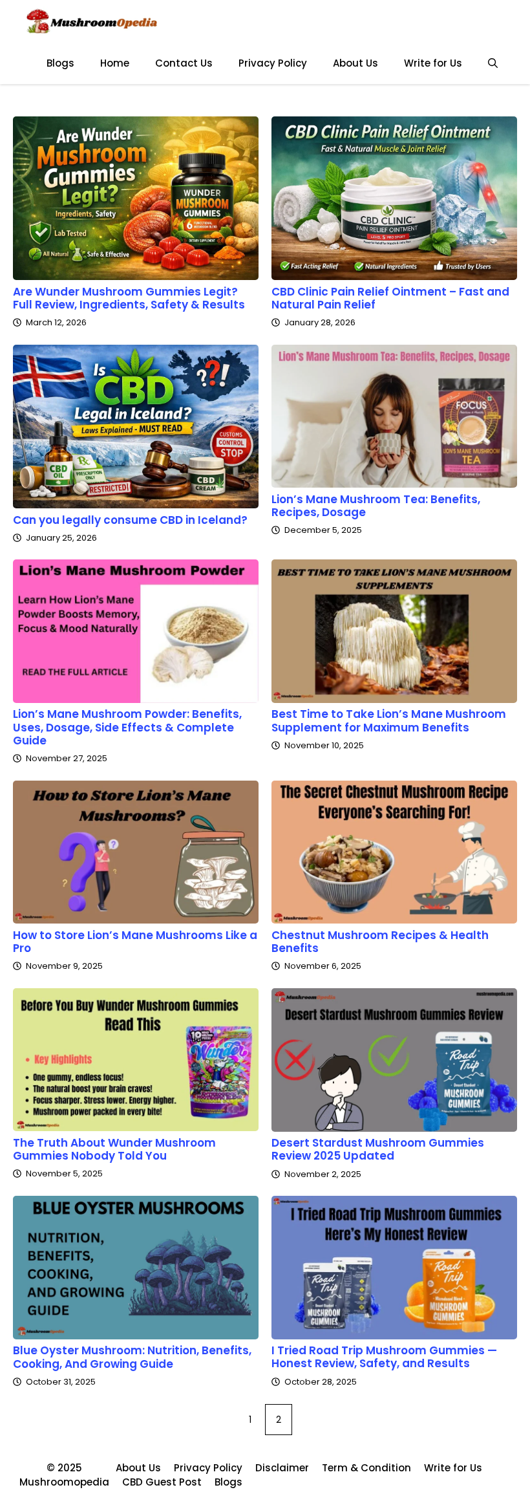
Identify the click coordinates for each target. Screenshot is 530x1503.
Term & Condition (366, 1468)
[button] (493, 63)
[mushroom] (91, 21)
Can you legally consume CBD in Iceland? (130, 520)
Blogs (60, 63)
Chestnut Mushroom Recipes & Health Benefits (380, 941)
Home (114, 63)
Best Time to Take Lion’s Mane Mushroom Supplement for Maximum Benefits (388, 720)
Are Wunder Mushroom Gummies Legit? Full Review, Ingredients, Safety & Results (129, 298)
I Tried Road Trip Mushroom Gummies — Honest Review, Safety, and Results (384, 1357)
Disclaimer (282, 1468)
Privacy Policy (272, 63)
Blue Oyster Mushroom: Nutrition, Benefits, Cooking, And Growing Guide (132, 1357)
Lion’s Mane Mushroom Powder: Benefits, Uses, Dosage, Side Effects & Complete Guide (127, 727)
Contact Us (184, 63)
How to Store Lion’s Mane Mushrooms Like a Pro (135, 941)
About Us (355, 63)
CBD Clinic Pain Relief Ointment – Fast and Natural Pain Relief (390, 298)
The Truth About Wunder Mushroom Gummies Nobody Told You (114, 1149)
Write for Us (433, 63)
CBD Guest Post (162, 1482)
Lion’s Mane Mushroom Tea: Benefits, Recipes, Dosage (375, 506)
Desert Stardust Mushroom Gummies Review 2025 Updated (377, 1149)
